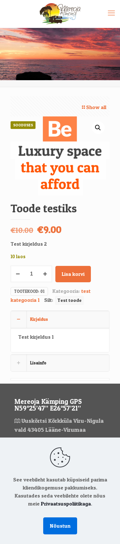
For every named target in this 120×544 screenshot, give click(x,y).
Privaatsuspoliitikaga (66, 503)
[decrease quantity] (17, 274)
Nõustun (60, 526)
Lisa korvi (73, 274)
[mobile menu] (111, 12)
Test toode (69, 300)
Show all (96, 107)
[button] (98, 127)
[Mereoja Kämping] (60, 13)
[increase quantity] (45, 274)
